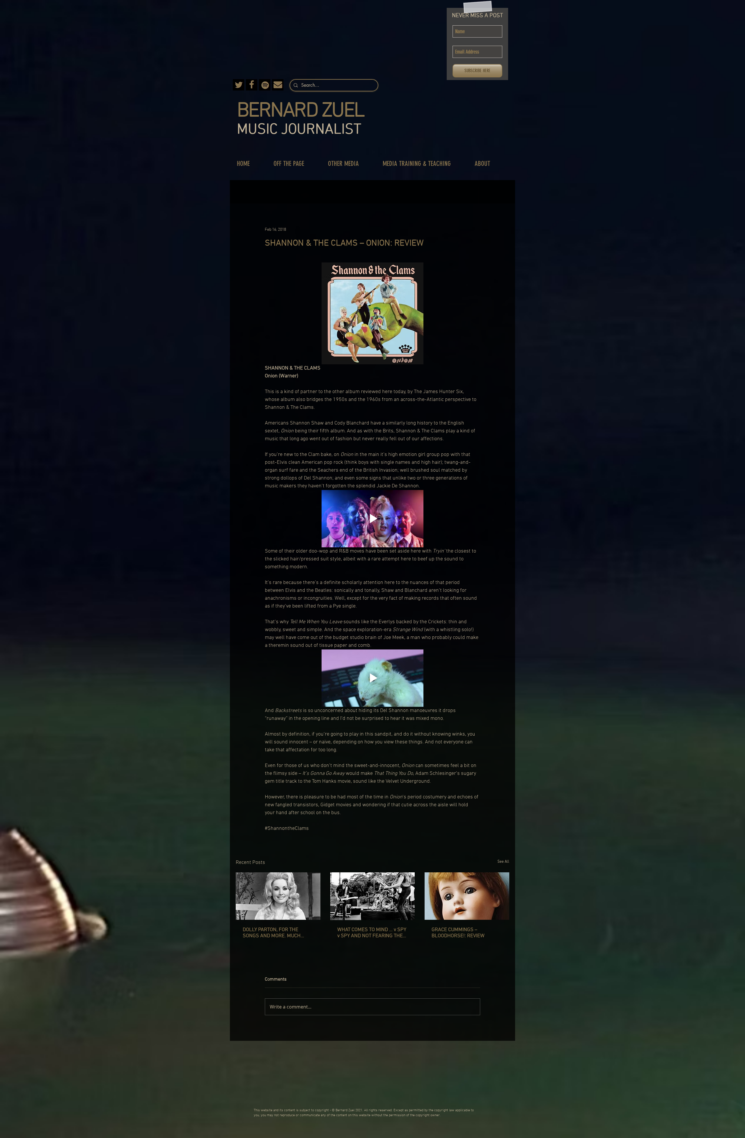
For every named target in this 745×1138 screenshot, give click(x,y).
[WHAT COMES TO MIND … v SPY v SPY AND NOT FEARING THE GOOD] (372, 896)
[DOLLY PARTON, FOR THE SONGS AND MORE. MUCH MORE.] (278, 896)
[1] (277, 84)
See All (503, 861)
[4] (264, 84)
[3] (238, 84)
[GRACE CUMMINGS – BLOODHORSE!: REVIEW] (467, 896)
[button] (295, 163)
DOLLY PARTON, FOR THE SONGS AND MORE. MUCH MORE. (272, 933)
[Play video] (372, 518)
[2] (251, 84)
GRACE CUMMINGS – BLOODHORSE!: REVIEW (458, 933)
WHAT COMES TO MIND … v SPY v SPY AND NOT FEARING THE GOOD (371, 933)
